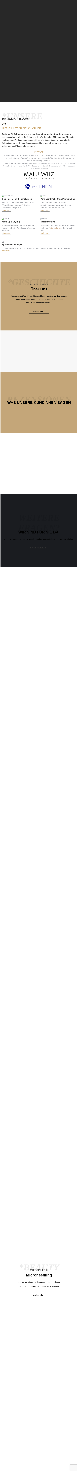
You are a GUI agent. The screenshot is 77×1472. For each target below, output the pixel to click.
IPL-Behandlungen (55, 228)
